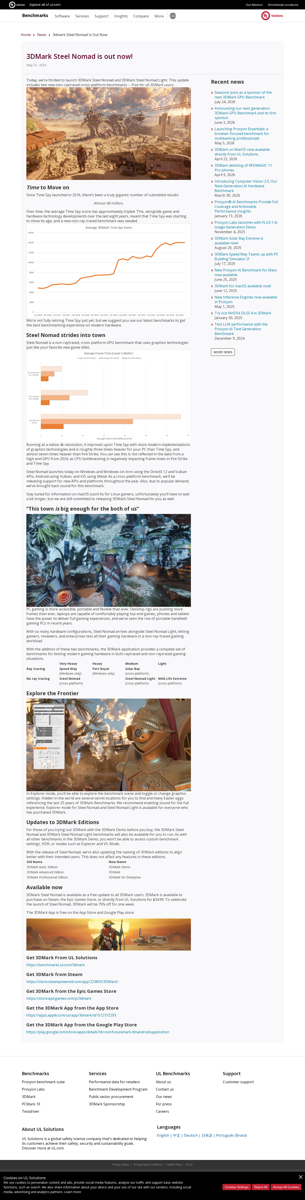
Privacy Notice (121, 1164)
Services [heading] (82, 16)
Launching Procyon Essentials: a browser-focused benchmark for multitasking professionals (242, 133)
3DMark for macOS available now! (243, 285)
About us (163, 1081)
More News (222, 352)
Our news (164, 1096)
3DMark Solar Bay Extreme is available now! (239, 240)
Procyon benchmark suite (43, 1081)
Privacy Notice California (148, 1164)
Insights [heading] (121, 16)
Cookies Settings (237, 1187)
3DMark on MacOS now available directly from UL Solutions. (242, 152)
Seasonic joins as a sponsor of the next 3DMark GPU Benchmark (243, 95)
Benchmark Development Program (118, 1089)
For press (164, 1104)
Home (26, 34)
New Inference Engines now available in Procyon (246, 299)
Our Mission (254, 5)
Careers (162, 1111)
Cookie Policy (174, 1164)
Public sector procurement (111, 1096)
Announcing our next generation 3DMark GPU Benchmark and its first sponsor (245, 113)
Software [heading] (62, 16)
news (41, 34)
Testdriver (30, 1111)
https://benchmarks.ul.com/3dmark (55, 964)
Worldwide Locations (283, 5)
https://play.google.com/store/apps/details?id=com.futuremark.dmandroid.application (97, 1031)
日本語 (207, 1135)
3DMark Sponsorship (107, 1104)
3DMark (29, 1096)
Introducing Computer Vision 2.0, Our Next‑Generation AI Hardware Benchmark (246, 186)
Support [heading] (102, 16)
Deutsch (191, 1135)
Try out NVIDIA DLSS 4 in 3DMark (243, 313)
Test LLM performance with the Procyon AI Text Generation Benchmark (241, 329)
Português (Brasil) (231, 1135)
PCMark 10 (31, 1104)
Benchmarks (35, 15)
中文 (176, 1135)
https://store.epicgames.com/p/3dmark (58, 998)
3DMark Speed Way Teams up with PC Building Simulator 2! (246, 256)
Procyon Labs (33, 1089)
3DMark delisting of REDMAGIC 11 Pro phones (243, 168)
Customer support (238, 1081)
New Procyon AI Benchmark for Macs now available (246, 272)
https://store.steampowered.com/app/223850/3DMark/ (72, 981)
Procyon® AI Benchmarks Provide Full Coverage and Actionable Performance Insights (246, 206)
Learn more (72, 1192)
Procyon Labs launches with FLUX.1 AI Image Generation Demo (246, 225)
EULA (189, 1164)
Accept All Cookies (286, 1187)
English (163, 1135)
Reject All (260, 1187)
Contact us (165, 1089)
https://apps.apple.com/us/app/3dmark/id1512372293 (71, 1015)
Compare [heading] (141, 16)
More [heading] (159, 16)
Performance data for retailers (114, 1081)
